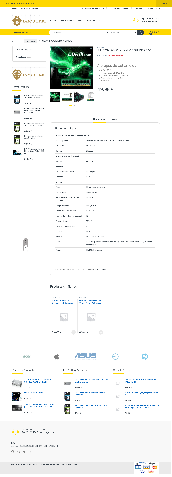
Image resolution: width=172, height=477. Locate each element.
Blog (80, 20)
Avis (114, 119)
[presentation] (159, 357)
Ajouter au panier (73, 332)
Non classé (30, 41)
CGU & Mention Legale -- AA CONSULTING (58, 464)
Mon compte (155, 8)
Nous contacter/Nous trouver (93, 8)
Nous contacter (93, 20)
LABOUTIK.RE (19, 464)
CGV (29, 464)
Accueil (53, 20)
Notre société (67, 20)
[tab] (99, 120)
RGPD (35, 464)
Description (99, 119)
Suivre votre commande (120, 8)
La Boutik (139, 8)
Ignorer (164, 3)
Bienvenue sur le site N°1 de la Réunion (27, 8)
